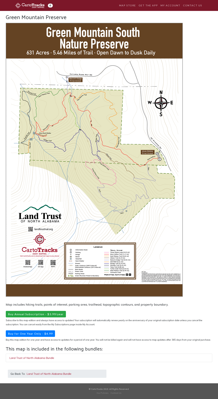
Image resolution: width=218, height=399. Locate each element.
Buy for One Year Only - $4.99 (30, 333)
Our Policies (102, 393)
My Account (170, 5)
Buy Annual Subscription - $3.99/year (36, 314)
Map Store (127, 5)
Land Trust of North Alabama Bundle (31, 358)
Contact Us (192, 5)
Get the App (148, 5)
